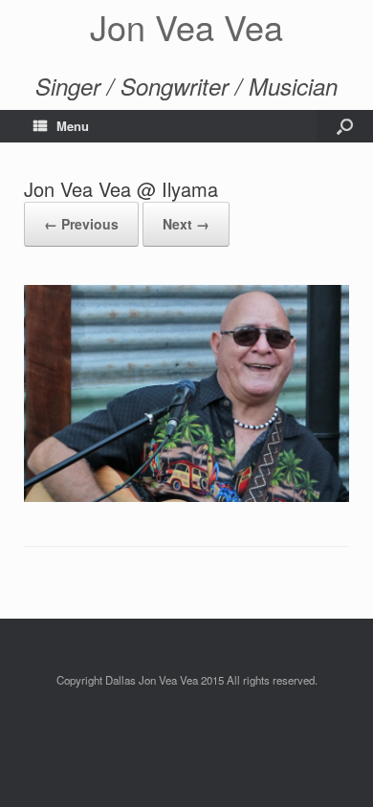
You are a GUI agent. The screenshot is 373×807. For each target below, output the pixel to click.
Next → (186, 223)
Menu (72, 126)
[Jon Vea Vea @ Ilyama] (186, 497)
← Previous (81, 223)
